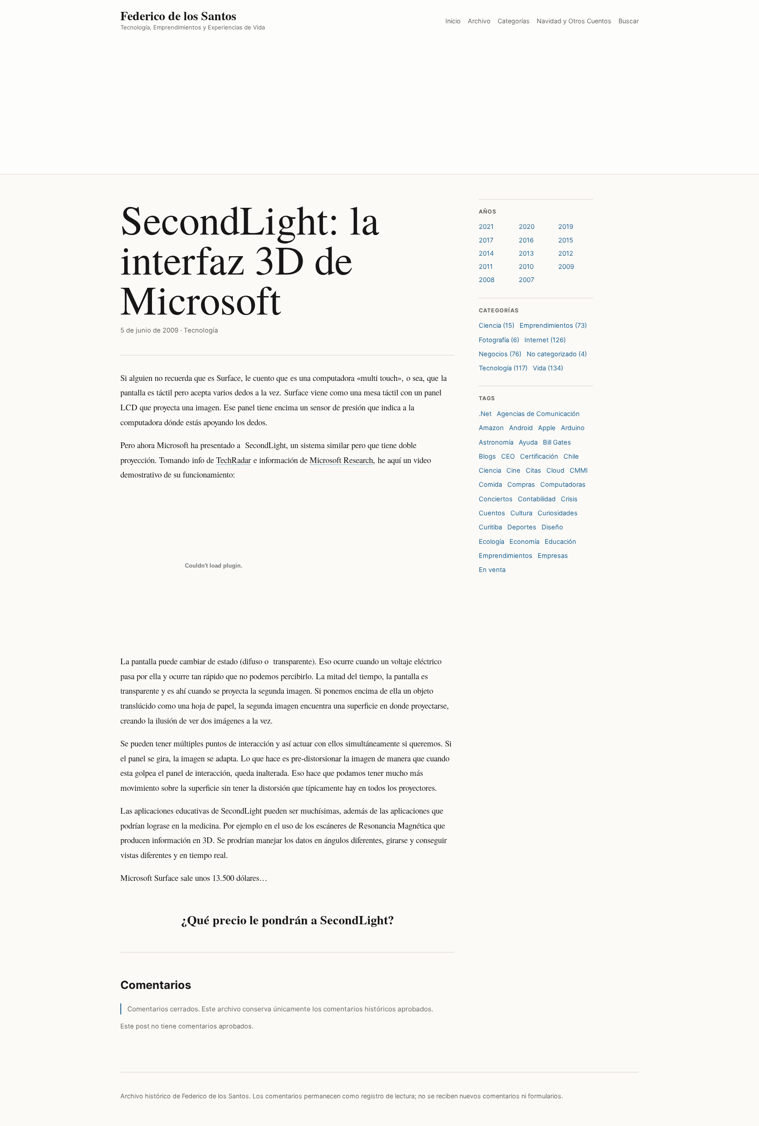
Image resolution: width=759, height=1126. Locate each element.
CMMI (579, 470)
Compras (521, 485)
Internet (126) (545, 340)
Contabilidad (537, 499)
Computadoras (563, 485)
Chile (571, 456)
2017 (486, 240)
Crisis (569, 499)
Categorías (514, 21)
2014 (486, 253)
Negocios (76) (500, 354)
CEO (508, 456)
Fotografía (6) (499, 340)
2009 (566, 267)
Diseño (552, 527)
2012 (565, 253)
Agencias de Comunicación (538, 414)
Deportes (521, 527)
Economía (524, 542)
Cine (513, 470)
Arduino (573, 428)
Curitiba (490, 527)
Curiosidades (558, 513)
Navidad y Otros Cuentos (574, 21)
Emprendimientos (505, 556)
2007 (526, 280)
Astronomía (496, 442)
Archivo (479, 21)
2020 (527, 227)
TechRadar (233, 459)
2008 (487, 280)
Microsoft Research (341, 459)
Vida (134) (548, 368)
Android (521, 428)
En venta (492, 570)
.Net (485, 414)
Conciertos (496, 499)
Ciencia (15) (496, 325)
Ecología (491, 542)
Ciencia (490, 470)
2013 (526, 253)
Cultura (521, 513)
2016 (526, 240)
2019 (565, 227)
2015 (565, 240)
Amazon (491, 428)
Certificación (539, 456)
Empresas (553, 556)
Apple (547, 428)
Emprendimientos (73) (553, 325)
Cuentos (492, 513)
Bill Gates (557, 442)
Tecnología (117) (503, 368)
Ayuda (528, 442)
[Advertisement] (379, 108)
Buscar (628, 21)
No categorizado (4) (557, 354)
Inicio (453, 21)
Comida (490, 485)
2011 (486, 267)
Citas (533, 470)
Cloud (555, 470)
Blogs (487, 456)
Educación (560, 542)
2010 (526, 267)
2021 (486, 227)
